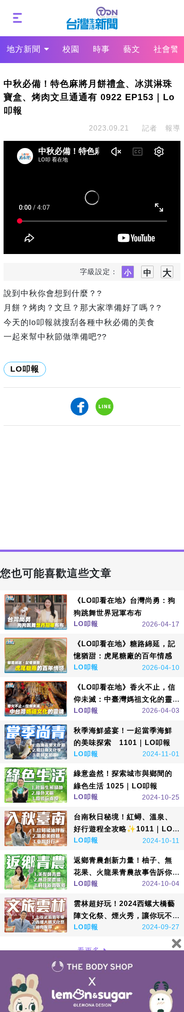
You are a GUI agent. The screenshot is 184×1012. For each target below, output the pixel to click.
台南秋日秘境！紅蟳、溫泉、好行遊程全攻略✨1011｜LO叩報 (123, 829)
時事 (101, 49)
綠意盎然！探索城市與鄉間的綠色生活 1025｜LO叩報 (123, 779)
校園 (71, 49)
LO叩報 (24, 368)
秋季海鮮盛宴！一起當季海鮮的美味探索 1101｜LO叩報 (123, 736)
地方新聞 (24, 49)
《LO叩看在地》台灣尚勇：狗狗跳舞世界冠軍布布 (125, 606)
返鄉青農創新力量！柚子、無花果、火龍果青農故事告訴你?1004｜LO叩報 (125, 872)
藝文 (131, 49)
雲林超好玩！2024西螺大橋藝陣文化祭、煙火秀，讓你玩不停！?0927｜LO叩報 (124, 916)
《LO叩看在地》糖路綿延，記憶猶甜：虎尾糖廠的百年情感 (125, 650)
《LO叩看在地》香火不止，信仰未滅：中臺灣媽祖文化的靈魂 (125, 699)
